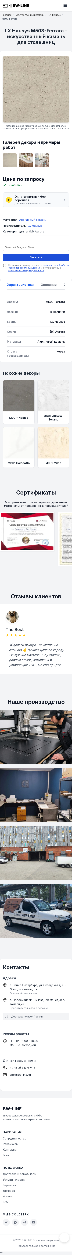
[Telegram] (24, 1222)
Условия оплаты (14, 1179)
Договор (9, 1190)
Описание (49, 284)
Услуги (7, 1196)
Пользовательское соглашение (36, 1245)
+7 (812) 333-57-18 (22, 1067)
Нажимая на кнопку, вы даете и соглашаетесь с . (38, 268)
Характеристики (20, 284)
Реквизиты (10, 1144)
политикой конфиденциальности (26, 270)
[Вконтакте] (6, 1222)
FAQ (5, 1202)
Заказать (36, 257)
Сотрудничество (14, 1138)
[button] (36, 199)
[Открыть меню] (65, 6)
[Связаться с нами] (64, 1237)
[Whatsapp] (15, 1222)
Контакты (9, 1149)
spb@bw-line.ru (20, 1074)
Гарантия (9, 1185)
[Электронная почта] (33, 1222)
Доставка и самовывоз (19, 1174)
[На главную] (16, 5)
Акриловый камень (32, 219)
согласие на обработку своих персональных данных (38, 266)
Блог (6, 1155)
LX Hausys (34, 225)
